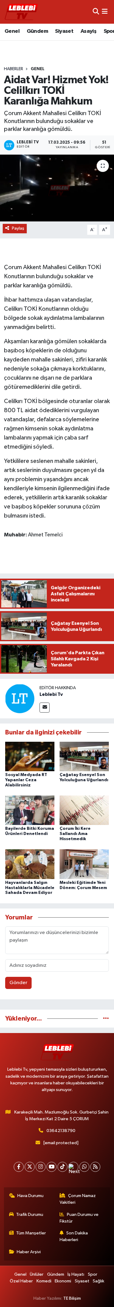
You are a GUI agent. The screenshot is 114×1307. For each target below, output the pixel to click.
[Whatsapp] (84, 1167)
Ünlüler (36, 1274)
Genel (12, 31)
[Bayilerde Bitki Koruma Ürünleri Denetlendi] (29, 810)
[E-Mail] (45, 708)
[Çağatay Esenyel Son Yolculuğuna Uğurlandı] (84, 756)
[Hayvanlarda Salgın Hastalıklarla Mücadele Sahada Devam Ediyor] (29, 864)
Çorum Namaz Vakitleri (78, 1199)
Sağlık (98, 1281)
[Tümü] (106, 1018)
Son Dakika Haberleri (74, 1236)
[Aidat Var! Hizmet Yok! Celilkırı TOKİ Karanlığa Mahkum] (57, 188)
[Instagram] (41, 1167)
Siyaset (64, 31)
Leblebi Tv (51, 694)
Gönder (18, 982)
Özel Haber (21, 1281)
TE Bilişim (72, 1298)
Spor (92, 1274)
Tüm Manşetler (31, 1233)
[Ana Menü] (105, 11)
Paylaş (18, 228)
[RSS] (95, 1167)
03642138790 (61, 1130)
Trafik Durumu (29, 1214)
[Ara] (96, 11)
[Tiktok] (62, 1167)
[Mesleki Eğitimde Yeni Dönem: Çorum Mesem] (84, 864)
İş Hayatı (75, 1274)
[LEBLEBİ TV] (21, 11)
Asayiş (88, 31)
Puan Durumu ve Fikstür (79, 1217)
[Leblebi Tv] (19, 698)
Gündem (37, 31)
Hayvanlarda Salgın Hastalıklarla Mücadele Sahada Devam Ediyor (29, 888)
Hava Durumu (30, 1195)
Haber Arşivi (29, 1252)
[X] (30, 1167)
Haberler (13, 69)
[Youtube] (52, 1167)
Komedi (43, 1281)
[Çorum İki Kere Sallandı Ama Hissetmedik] (84, 810)
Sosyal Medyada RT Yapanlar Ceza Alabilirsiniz (26, 780)
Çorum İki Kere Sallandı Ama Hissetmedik (75, 833)
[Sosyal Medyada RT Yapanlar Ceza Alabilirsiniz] (29, 756)
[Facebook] (19, 1167)
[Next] (73, 1167)
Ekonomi (63, 1281)
